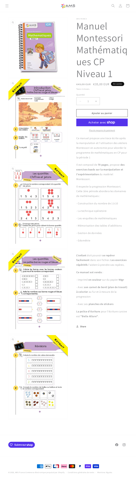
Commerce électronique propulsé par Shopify (45, 472)
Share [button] (83, 326)
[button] (7, 5)
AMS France (20, 472)
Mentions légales (104, 472)
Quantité (80, 94)
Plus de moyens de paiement (102, 130)
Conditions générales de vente (81, 472)
